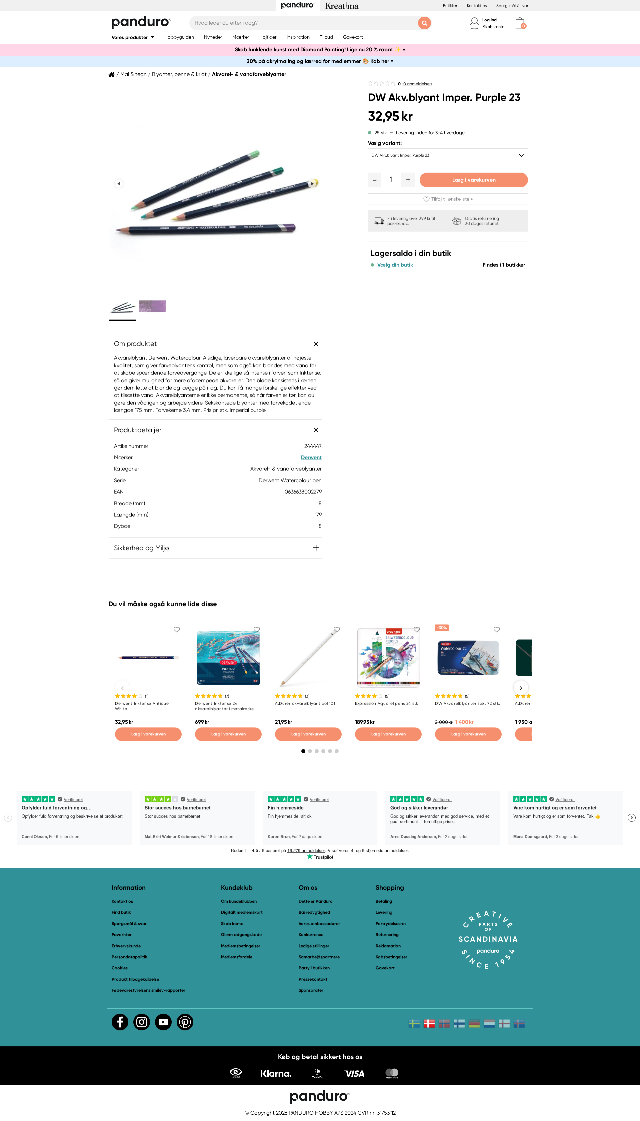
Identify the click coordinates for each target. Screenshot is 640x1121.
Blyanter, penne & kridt (179, 74)
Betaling (384, 901)
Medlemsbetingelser (240, 945)
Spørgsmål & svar (512, 5)
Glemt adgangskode (241, 934)
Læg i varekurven (474, 180)
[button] (133, 37)
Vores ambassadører (319, 923)
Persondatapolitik (129, 956)
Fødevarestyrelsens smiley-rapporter (148, 990)
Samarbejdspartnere (319, 956)
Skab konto (493, 26)
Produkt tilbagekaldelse (135, 979)
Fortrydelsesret (391, 923)
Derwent (311, 457)
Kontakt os (477, 5)
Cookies (120, 968)
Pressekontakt (313, 979)
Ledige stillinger (314, 945)
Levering (384, 912)
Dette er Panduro (316, 901)
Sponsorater (311, 990)
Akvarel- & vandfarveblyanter (249, 74)
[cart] (519, 23)
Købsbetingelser (391, 956)
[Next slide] (312, 183)
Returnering (387, 934)
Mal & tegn (133, 74)
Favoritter (122, 934)
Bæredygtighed (314, 912)
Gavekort (385, 967)
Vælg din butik (395, 265)
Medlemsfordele (236, 956)
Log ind (489, 19)
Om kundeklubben (239, 901)
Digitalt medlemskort (242, 912)
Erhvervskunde (126, 945)
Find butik (121, 912)
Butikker (450, 5)
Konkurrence (311, 934)
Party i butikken (314, 967)
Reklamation (388, 945)
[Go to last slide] (119, 183)
